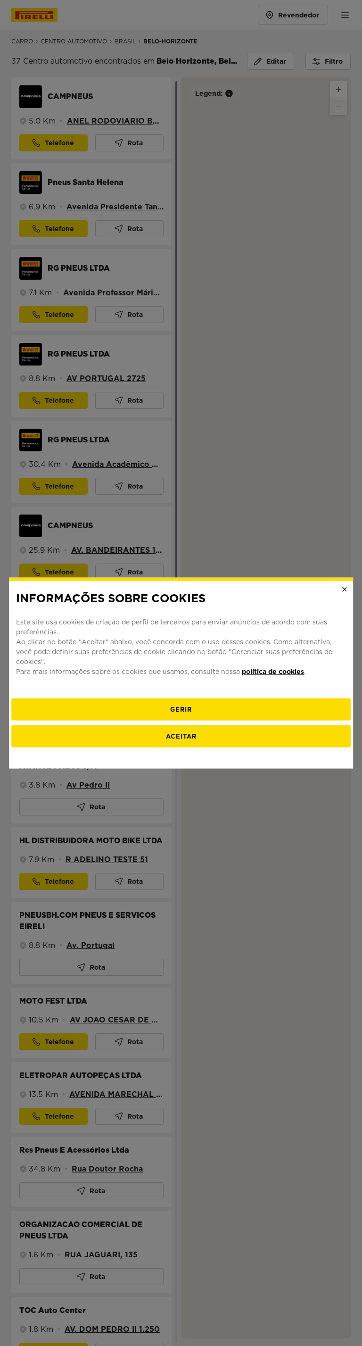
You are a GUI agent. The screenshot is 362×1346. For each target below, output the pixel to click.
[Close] (344, 589)
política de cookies (273, 671)
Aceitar (181, 735)
